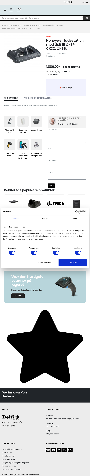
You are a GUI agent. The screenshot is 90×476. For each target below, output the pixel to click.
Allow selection (44, 262)
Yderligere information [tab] (37, 98)
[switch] (34, 253)
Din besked (52, 129)
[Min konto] (11, 9)
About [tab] (74, 219)
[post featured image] (13, 202)
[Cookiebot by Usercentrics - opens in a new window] (77, 212)
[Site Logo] (67, 2)
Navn (50, 148)
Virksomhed (53, 160)
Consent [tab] (15, 219)
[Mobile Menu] (5, 10)
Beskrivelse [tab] (11, 98)
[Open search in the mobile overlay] (45, 18)
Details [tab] (45, 219)
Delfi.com (84, 2)
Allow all (73, 262)
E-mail (50, 173)
